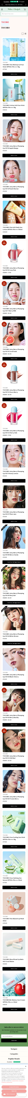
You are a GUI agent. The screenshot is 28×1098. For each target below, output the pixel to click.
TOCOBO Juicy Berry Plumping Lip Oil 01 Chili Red (13, 757)
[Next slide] (25, 4)
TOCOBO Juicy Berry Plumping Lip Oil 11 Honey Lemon (13, 472)
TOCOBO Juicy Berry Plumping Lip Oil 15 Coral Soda (13, 350)
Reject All (14, 1091)
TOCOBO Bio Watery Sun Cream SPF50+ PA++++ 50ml (14, 1001)
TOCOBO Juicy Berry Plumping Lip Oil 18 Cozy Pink (13, 269)
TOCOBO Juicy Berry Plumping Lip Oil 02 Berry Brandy (13, 716)
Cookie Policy (15, 1080)
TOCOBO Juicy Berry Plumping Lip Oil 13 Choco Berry (13, 391)
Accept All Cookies (14, 1087)
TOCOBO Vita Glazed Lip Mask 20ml (13, 920)
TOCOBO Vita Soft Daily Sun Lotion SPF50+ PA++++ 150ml (12, 228)
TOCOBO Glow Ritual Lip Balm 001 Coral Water (13, 960)
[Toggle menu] (3, 9)
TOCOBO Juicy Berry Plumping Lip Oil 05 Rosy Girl (13, 594)
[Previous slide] (2, 4)
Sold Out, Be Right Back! (13, 562)
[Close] (25, 1066)
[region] (14, 1081)
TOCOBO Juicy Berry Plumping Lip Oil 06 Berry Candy (13, 554)
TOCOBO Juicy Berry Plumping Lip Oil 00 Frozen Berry (13, 798)
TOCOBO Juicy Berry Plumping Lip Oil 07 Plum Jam (13, 513)
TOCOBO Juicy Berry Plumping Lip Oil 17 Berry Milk (13, 310)
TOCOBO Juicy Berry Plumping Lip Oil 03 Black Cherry (13, 676)
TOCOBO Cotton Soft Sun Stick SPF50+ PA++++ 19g (14, 106)
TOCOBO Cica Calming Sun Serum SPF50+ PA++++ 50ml (12, 879)
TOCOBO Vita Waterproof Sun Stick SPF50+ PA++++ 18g (13, 66)
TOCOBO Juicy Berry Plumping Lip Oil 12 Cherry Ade (13, 432)
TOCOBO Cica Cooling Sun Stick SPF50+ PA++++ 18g (14, 838)
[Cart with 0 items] (25, 9)
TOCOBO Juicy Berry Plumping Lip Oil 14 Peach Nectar (13, 188)
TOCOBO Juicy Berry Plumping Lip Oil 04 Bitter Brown (13, 635)
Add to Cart (14, 74)
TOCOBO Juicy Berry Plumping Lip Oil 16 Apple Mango (13, 147)
